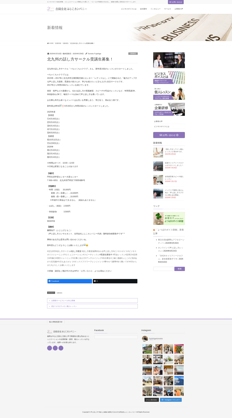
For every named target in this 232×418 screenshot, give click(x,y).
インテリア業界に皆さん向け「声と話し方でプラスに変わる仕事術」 (174, 192)
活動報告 (133, 53)
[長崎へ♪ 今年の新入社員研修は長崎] (147, 370)
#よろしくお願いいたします (63, 265)
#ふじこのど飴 (127, 258)
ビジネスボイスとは (161, 126)
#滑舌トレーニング (64, 258)
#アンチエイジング (93, 258)
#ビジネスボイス (120, 251)
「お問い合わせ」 (86, 271)
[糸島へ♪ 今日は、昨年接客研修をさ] (179, 391)
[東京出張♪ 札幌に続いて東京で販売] (179, 380)
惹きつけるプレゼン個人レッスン (64, 306)
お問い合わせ (177, 2)
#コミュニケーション (74, 255)
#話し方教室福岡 (89, 251)
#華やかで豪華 (109, 262)
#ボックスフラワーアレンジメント (88, 262)
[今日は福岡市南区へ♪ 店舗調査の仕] (158, 391)
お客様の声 (158, 121)
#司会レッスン (119, 255)
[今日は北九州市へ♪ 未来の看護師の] (168, 380)
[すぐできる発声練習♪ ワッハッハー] (147, 359)
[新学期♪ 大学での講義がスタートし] (168, 359)
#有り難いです (122, 262)
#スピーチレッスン (91, 255)
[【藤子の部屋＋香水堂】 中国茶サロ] (158, 370)
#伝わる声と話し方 (104, 251)
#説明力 (128, 255)
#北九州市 (51, 251)
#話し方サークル (63, 251)
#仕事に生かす (78, 258)
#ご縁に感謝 (116, 258)
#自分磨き (106, 258)
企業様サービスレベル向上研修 (64, 300)
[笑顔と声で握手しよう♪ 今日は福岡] (179, 370)
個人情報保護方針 (56, 322)
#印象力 (52, 258)
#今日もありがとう (65, 262)
